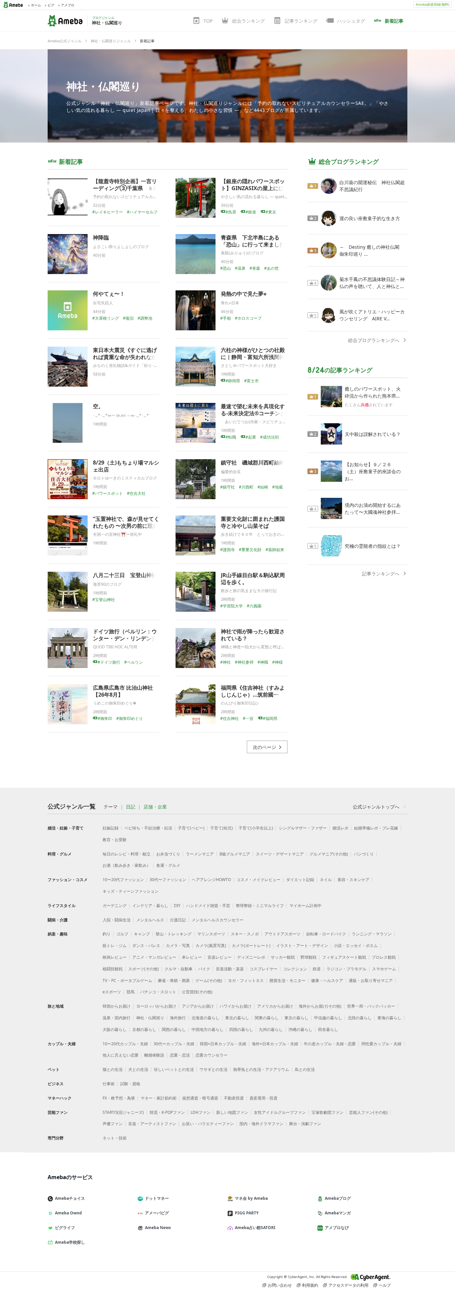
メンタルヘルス (150, 920)
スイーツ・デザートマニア (280, 854)
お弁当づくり (168, 854)
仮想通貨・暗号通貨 (200, 1098)
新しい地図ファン (232, 1112)
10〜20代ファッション (123, 879)
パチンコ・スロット (158, 992)
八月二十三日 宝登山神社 (125, 575)
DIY (177, 905)
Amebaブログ (338, 1198)
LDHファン (201, 1112)
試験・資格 (130, 1084)
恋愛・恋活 (180, 1055)
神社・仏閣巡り (103, 86)
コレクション (295, 969)
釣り (107, 934)
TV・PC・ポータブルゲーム (127, 980)
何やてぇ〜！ (109, 293)
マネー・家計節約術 (159, 1098)
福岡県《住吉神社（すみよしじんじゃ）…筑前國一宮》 (253, 694)
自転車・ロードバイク (326, 934)
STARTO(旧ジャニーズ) (123, 1112)
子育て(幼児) (221, 828)
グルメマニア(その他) (328, 854)
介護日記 (178, 920)
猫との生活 (113, 1069)
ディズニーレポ (251, 957)
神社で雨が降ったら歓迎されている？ (253, 635)
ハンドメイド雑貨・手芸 (208, 905)
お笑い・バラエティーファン (208, 1124)
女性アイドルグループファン (280, 1112)
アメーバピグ (157, 1213)
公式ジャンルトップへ (376, 807)
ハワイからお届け (235, 1006)
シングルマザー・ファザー (303, 828)
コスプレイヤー (263, 969)
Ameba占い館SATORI (255, 1227)
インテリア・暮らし (150, 905)
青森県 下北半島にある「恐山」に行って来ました (253, 241)
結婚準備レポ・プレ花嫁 (376, 828)
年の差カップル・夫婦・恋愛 (330, 1044)
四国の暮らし (241, 1029)
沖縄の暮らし (300, 1029)
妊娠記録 (111, 828)
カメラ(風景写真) (211, 945)
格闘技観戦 (113, 969)
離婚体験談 (154, 1055)
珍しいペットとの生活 (174, 1069)
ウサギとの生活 (214, 1069)
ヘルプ (385, 1285)
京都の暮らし (144, 1029)
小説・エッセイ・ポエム (356, 945)
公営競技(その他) (197, 992)
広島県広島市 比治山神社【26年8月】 (123, 691)
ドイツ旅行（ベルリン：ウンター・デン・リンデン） (125, 635)
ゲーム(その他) (209, 980)
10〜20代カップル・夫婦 (125, 1044)
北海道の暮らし (206, 1018)
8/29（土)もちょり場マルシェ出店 (126, 466)
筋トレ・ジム (115, 945)
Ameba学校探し (70, 1242)
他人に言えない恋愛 (121, 1055)
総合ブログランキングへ (373, 340)
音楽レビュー (219, 957)
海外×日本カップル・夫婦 (275, 1044)
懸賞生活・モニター (287, 980)
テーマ (111, 806)
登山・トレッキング (174, 934)
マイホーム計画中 (305, 905)
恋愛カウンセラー (212, 1055)
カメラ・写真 (178, 945)
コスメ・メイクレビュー (258, 879)
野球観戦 (308, 957)
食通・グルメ (168, 865)
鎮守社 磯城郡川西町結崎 (253, 462)
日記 (130, 806)
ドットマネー (157, 1198)
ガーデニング (115, 905)
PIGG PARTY (246, 1213)
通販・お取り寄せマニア (371, 980)
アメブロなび (337, 1227)
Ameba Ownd (68, 1213)
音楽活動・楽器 (230, 969)
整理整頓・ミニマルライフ (260, 905)
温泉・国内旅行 (117, 1018)
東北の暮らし (237, 1018)
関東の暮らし (267, 1018)
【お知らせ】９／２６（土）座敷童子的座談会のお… (373, 471)
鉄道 (317, 969)
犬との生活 (138, 1069)
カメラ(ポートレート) (251, 945)
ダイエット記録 (300, 879)
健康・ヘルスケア (327, 980)
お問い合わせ (280, 1285)
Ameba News (158, 1227)
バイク (204, 969)
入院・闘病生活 (117, 920)
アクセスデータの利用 (348, 1285)
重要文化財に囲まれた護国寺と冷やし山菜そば (253, 522)
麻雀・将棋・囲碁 (174, 980)
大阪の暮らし (115, 1029)
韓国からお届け (117, 1006)
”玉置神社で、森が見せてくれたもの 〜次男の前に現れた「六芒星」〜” (126, 525)
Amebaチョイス (70, 1198)
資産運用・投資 (263, 1098)
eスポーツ (112, 992)
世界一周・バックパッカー (371, 1006)
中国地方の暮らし (208, 1029)
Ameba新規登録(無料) (433, 4)
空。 (98, 406)
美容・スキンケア (353, 879)
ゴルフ (122, 934)
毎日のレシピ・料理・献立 (127, 854)
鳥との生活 (305, 1069)
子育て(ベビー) (191, 828)
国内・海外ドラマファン (261, 1124)
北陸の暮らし (360, 1018)
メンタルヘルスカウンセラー (217, 920)
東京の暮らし (296, 1018)
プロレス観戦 (384, 957)
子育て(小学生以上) (255, 828)
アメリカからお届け (275, 1006)
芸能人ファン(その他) (368, 1112)
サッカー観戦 (283, 957)
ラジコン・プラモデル (346, 969)
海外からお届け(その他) (320, 1006)
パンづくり (364, 854)
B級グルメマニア (235, 854)
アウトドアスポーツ (282, 934)
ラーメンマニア (200, 854)
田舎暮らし (328, 1029)
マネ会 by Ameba (251, 1198)
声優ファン (113, 1124)
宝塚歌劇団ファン (327, 1112)
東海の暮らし (389, 1018)
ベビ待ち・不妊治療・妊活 (148, 828)
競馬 (131, 992)
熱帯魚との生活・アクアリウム (261, 1069)
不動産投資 (234, 1098)
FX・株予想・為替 (119, 1098)
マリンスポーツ (211, 934)
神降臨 (101, 237)
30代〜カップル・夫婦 (174, 1044)
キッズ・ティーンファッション (131, 891)
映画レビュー (115, 957)
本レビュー (192, 957)
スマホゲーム (384, 969)
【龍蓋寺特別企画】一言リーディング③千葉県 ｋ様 (126, 184)
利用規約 (310, 1285)
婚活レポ (340, 828)
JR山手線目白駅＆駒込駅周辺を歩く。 (253, 578)
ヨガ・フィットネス (246, 980)
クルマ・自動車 (179, 969)
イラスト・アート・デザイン (302, 945)
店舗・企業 (155, 806)
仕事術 (109, 1084)
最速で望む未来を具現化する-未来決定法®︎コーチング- (254, 410)
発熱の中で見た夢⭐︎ (243, 293)
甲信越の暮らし (328, 1018)
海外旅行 (178, 1018)
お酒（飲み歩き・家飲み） (127, 865)
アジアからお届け (198, 1006)
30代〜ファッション (168, 879)
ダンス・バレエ (146, 945)
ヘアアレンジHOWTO (211, 879)
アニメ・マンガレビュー (154, 957)
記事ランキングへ (380, 573)
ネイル (326, 879)
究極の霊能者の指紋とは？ (373, 546)
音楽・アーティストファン (152, 1124)
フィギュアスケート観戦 (344, 957)
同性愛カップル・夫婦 (381, 1044)
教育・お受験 (115, 839)
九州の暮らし (271, 1029)
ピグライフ (65, 1227)
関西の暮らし (174, 1029)
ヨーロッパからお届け (156, 1006)
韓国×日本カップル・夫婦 (223, 1044)
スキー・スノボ (245, 934)
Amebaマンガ (338, 1213)
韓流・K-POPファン (167, 1112)
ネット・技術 (115, 1138)
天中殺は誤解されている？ (373, 434)
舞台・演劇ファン (305, 1124)
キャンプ (142, 934)
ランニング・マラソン (372, 934)
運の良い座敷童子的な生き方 (369, 218)
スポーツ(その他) (143, 969)
